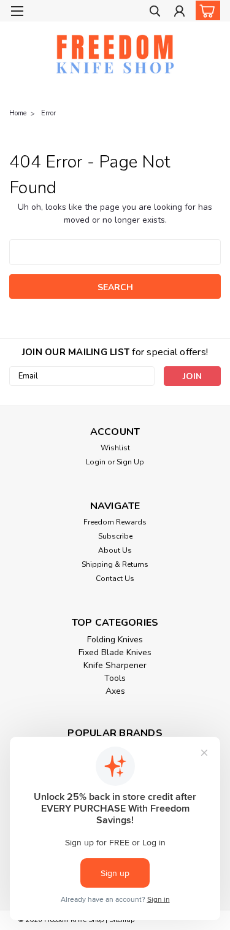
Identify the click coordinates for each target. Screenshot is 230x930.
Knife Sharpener (115, 665)
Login (95, 462)
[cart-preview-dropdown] (205, 10)
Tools (115, 678)
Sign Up (130, 462)
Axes (115, 691)
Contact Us (115, 578)
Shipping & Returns (115, 564)
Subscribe (115, 536)
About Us (115, 550)
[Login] (179, 12)
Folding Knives (115, 639)
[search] (155, 12)
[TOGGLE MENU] (17, 11)
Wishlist (115, 448)
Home (17, 113)
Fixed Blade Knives (115, 652)
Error (48, 113)
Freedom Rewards (115, 522)
